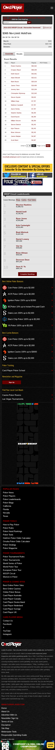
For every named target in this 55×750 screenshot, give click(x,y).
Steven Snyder (16, 97)
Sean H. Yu (21, 266)
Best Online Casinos (12, 589)
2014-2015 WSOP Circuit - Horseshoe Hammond (22, 28)
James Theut (15, 85)
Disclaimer (6, 725)
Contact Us (8, 621)
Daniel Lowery (22, 239)
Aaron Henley (15, 109)
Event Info (9, 54)
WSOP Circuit (9, 573)
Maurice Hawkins (24, 205)
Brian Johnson (15, 132)
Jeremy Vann (15, 89)
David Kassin (15, 117)
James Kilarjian (16, 136)
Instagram (7, 634)
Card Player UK (10, 612)
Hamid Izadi (21, 212)
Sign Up (11, 382)
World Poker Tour (10, 567)
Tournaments (13, 18)
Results (19, 54)
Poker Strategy (9, 545)
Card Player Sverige (12, 609)
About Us (5, 711)
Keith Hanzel (15, 74)
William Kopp (15, 101)
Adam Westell (15, 77)
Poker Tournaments (11, 560)
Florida (6, 509)
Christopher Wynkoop (18, 93)
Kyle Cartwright (23, 225)
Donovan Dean (23, 260)
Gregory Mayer (16, 70)
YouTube (7, 631)
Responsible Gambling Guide (14, 735)
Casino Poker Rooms (11, 395)
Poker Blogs (8, 502)
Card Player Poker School (13, 370)
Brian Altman (22, 253)
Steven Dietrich (16, 124)
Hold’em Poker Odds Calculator (17, 538)
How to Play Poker (11, 524)
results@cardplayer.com (11, 157)
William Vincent (16, 120)
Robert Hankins (16, 66)
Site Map (5, 728)
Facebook (7, 624)
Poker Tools (8, 535)
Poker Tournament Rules (14, 556)
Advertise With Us (9, 715)
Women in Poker (10, 577)
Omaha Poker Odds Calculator (16, 541)
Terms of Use (7, 721)
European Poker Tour (12, 570)
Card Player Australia (12, 595)
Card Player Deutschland (14, 602)
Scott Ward (14, 140)
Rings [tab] (18, 200)
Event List (48, 27)
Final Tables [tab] (32, 200)
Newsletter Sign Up (9, 718)
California (7, 506)
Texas (5, 516)
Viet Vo (19, 246)
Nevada (6, 513)
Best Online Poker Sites (13, 585)
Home (5, 18)
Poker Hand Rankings (12, 531)
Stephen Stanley (16, 113)
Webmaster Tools (9, 731)
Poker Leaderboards (12, 499)
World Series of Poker (12, 563)
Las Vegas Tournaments (12, 399)
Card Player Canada (12, 599)
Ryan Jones (21, 218)
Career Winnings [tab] (9, 200)
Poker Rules (8, 528)
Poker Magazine (10, 548)
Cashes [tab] (24, 200)
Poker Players (9, 496)
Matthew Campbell (17, 105)
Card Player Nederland (13, 605)
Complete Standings (27, 274)
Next (48, 145)
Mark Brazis (15, 81)
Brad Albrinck (22, 232)
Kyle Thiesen (15, 128)
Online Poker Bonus (11, 592)
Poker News (8, 492)
